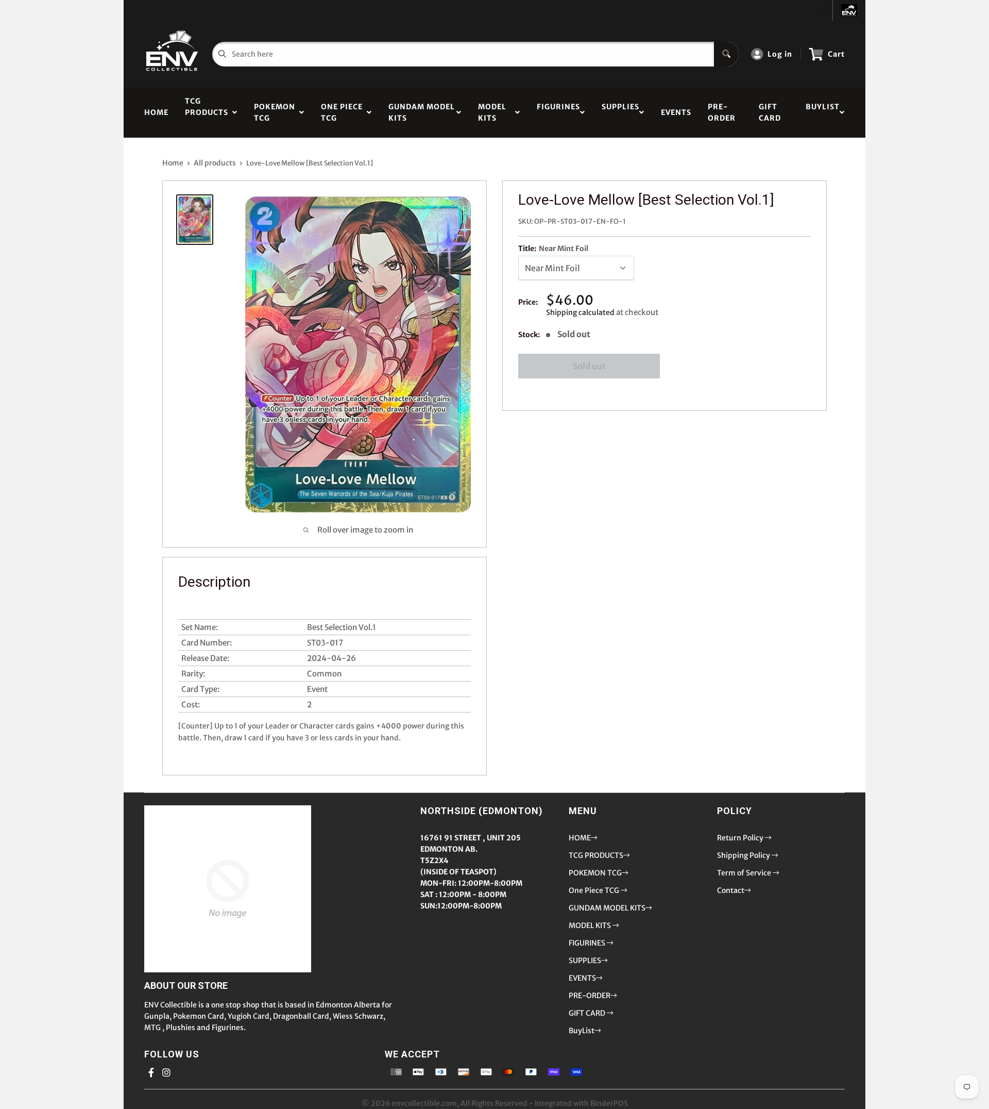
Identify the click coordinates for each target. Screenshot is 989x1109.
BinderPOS (609, 1103)
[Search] (726, 54)
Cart (836, 54)
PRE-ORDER (722, 112)
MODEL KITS (492, 112)
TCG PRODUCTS (206, 112)
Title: (553, 248)
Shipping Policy (744, 855)
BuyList (823, 112)
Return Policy (741, 837)
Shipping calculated (580, 312)
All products (215, 163)
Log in (780, 54)
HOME (156, 112)
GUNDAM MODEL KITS (421, 112)
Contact (730, 890)
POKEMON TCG (274, 112)
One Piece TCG (342, 112)
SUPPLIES (620, 112)
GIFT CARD (770, 112)
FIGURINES (558, 112)
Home (172, 163)
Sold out (589, 366)
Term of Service (745, 873)
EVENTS (676, 112)
